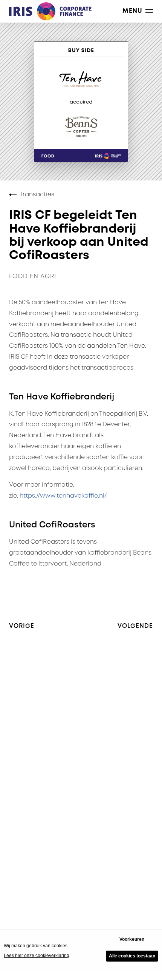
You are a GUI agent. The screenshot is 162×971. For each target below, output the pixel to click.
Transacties (37, 194)
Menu (132, 11)
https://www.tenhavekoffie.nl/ (63, 496)
